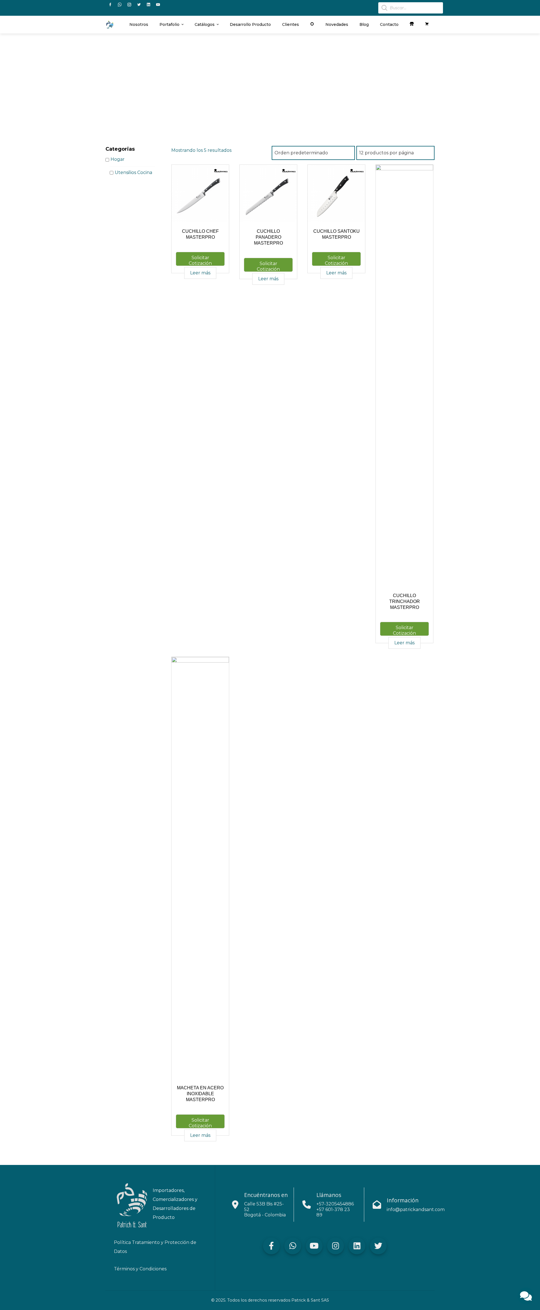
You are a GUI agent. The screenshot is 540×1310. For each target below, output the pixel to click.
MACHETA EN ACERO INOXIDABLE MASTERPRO (200, 1093)
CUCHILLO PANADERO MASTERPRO (268, 237)
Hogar (118, 159)
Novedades (336, 24)
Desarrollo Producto (250, 24)
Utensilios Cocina (133, 172)
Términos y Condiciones (140, 1268)
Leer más (200, 272)
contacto (389, 24)
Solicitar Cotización (200, 260)
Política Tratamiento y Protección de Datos (155, 1247)
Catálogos (205, 24)
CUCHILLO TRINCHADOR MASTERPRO (404, 601)
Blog (364, 24)
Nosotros (138, 24)
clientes (290, 24)
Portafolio (169, 24)
